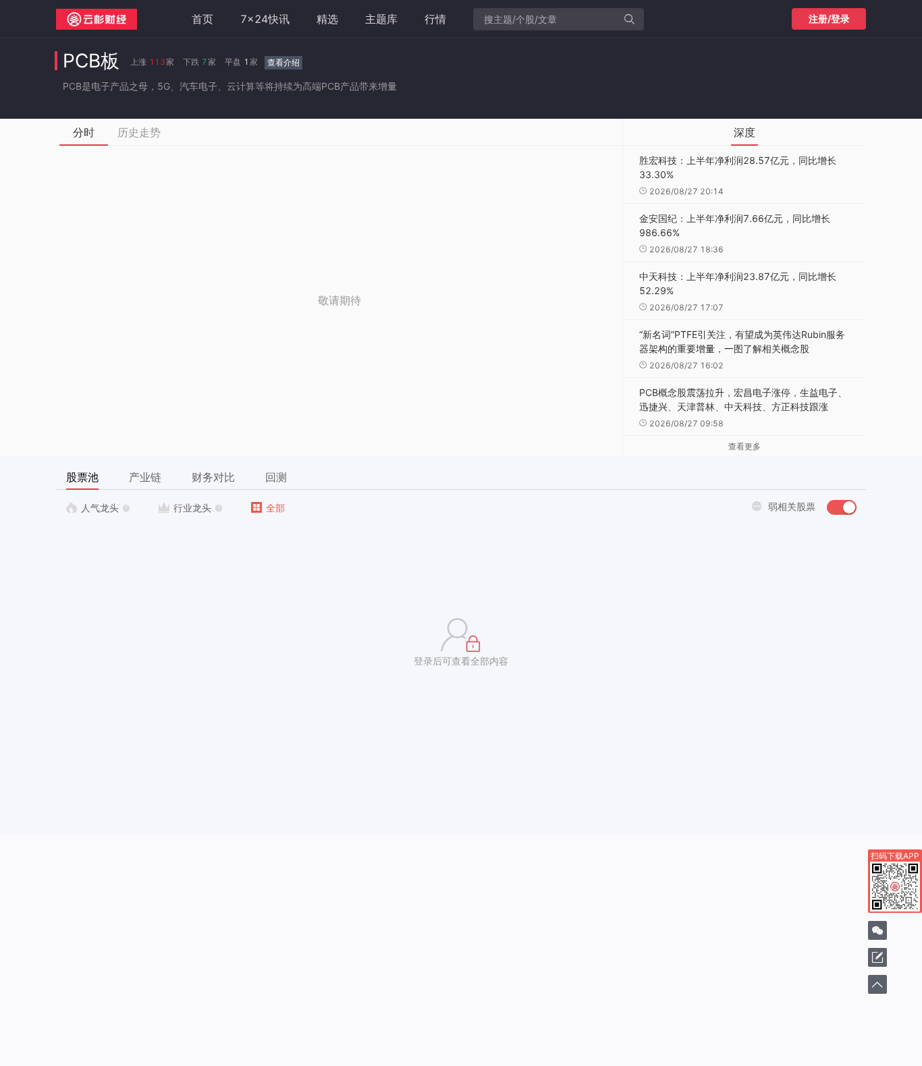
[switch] (842, 507)
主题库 (381, 19)
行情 (435, 19)
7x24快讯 (265, 19)
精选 (327, 19)
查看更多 (744, 446)
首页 (202, 19)
